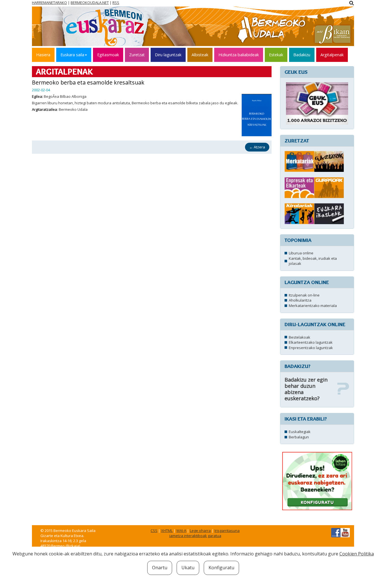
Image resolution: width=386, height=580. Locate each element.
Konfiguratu (221, 567)
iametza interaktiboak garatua (195, 535)
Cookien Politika (356, 554)
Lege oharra (200, 530)
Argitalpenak (332, 54)
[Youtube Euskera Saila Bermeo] (345, 532)
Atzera (257, 147)
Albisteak (200, 54)
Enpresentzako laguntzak (311, 347)
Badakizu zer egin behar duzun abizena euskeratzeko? (306, 389)
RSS (115, 2)
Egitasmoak (108, 54)
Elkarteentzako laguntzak (311, 342)
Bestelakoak (299, 337)
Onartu (159, 567)
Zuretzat (137, 54)
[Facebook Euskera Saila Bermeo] (336, 532)
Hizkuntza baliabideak (238, 54)
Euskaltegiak (300, 431)
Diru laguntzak (168, 54)
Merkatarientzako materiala (313, 305)
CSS (154, 530)
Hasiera (43, 54)
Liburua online (301, 253)
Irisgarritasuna (227, 530)
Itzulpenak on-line (304, 295)
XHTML (167, 530)
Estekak (276, 54)
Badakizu (301, 54)
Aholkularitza (300, 300)
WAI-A (181, 530)
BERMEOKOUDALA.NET (90, 2)
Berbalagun (299, 437)
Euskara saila (72, 54)
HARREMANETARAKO (49, 2)
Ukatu (187, 567)
